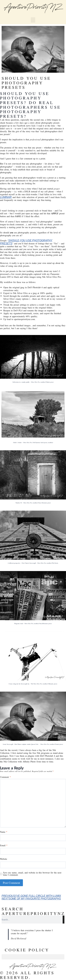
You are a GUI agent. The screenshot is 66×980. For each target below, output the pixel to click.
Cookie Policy (27, 949)
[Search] (63, 920)
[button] (33, 20)
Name (3, 832)
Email (3, 845)
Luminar (6, 197)
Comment (5, 777)
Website (3, 859)
